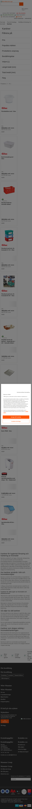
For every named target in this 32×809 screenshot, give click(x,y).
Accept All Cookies (16, 417)
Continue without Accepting (23, 392)
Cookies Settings (16, 421)
